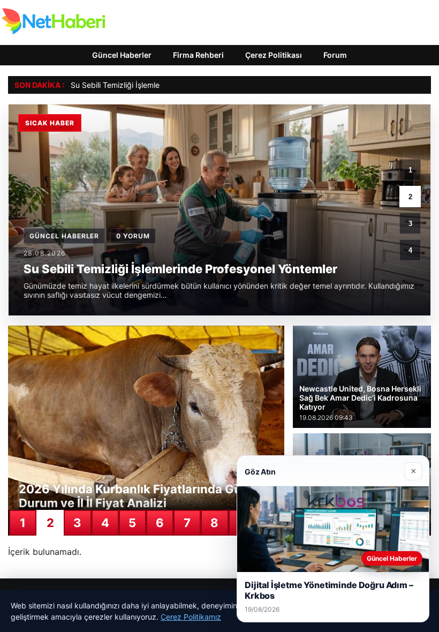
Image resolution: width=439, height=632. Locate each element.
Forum (335, 54)
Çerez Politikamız (191, 616)
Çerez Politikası (273, 54)
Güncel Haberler (122, 54)
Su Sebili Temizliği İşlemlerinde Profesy (138, 84)
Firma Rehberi (198, 54)
